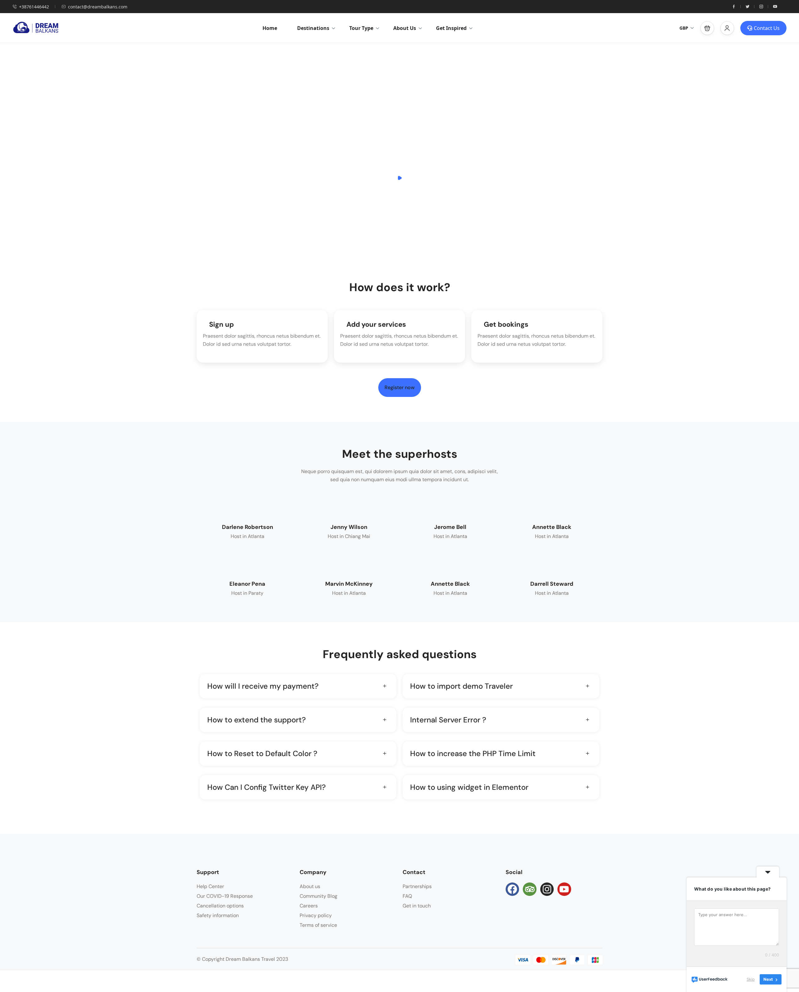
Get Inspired (451, 28)
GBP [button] (683, 28)
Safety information (218, 915)
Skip (751, 979)
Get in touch (417, 905)
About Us (404, 28)
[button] (707, 28)
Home (269, 28)
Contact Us (767, 28)
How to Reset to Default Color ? (262, 753)
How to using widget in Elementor (469, 787)
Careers (309, 905)
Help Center (210, 886)
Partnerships (417, 886)
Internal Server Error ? (448, 720)
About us (310, 886)
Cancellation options (220, 905)
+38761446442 (34, 7)
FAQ (407, 896)
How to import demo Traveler (461, 686)
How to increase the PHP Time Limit (473, 753)
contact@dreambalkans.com (97, 7)
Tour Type (361, 28)
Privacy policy (316, 915)
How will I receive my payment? (263, 686)
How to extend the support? (256, 720)
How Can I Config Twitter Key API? (266, 787)
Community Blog (318, 896)
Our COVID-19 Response (225, 896)
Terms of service (318, 925)
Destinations (313, 28)
